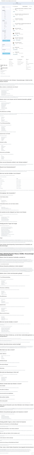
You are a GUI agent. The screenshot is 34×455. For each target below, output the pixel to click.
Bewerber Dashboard (11, 63)
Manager (5, 32)
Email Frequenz (4, 49)
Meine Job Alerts (10, 64)
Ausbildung (14, 35)
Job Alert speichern (6, 53)
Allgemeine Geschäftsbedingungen (29, 63)
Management (5, 23)
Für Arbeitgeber (27, 64)
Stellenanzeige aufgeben (20, 63)
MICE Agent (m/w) (17, 33)
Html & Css (5, 26)
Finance (5, 25)
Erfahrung (3, 10)
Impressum (27, 68)
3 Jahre (5, 16)
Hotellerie (17, 10)
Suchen (6, 40)
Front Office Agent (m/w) (18, 42)
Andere (5, 38)
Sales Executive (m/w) (18, 28)
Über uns (27, 62)
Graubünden (21, 10)
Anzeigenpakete (19, 64)
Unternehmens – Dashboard (20, 62)
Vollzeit (14, 11)
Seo (4, 28)
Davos (19, 10)
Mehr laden (22, 56)
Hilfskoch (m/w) (17, 47)
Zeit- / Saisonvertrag (15, 49)
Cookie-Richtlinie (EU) (28, 69)
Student (5, 35)
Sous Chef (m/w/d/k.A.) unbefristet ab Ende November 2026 (23, 23)
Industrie (3, 20)
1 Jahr (4, 13)
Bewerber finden (10, 62)
